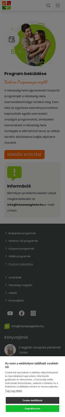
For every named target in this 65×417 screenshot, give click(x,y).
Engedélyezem (32, 408)
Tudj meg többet (13, 391)
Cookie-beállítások (32, 400)
